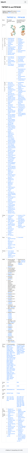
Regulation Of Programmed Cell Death (11, 413)
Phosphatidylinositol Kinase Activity (22, 79)
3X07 (22, 399)
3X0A (22, 400)
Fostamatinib (20, 237)
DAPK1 (8, 352)
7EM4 (20, 404)
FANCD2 (8, 355)
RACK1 (8, 367)
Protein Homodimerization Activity (21, 76)
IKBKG (14, 357)
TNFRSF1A (11, 17)
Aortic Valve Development (10, 83)
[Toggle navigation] (25, 2)
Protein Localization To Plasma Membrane (11, 192)
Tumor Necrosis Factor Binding (11, 64)
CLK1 (23, 345)
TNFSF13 (13, 373)
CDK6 (11, 349)
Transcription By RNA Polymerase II (11, 94)
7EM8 (23, 405)
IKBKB (11, 357)
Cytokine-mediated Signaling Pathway (11, 142)
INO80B (21, 348)
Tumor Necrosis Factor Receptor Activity (11, 58)
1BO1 (18, 396)
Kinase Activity (21, 61)
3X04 (22, 398)
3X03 (20, 398)
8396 (18, 382)
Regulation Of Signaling (10, 429)
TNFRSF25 (9, 373)
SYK (11, 372)
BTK (18, 345)
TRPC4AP (12, 377)
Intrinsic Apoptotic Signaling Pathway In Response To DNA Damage (11, 121)
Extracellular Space (12, 47)
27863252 (10, 303)
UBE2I (8, 378)
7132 (8, 382)
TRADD (8, 375)
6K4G (23, 401)
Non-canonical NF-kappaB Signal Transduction (11, 152)
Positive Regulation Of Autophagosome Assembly (22, 114)
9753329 (18, 11)
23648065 (10, 266)
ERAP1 (8, 354)
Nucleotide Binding (21, 56)
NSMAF (11, 362)
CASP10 (8, 348)
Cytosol (19, 49)
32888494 (10, 300)
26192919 (10, 297)
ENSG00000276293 (21, 389)
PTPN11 (8, 366)
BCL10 (10, 346)
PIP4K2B (21, 17)
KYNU (18, 349)
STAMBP (13, 370)
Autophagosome (21, 42)
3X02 (18, 398)
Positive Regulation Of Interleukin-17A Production (22, 427)
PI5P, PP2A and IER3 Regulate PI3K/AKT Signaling (21, 223)
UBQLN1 (11, 378)
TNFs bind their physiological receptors (11, 230)
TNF (13, 372)
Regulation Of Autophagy (20, 89)
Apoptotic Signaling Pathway (11, 195)
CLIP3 (8, 351)
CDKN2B (8, 350)
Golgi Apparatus (11, 48)
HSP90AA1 (11, 356)
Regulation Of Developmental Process (11, 180)
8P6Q (8, 400)
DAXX (11, 352)
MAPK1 (8, 361)
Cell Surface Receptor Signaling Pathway (11, 107)
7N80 (18, 406)
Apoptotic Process (11, 98)
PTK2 (14, 365)
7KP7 (8, 399)
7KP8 (10, 399)
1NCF (8, 398)
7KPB (13, 399)
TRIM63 (18, 352)
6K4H (18, 403)
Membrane (10, 51)
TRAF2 (8, 376)
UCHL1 (8, 380)
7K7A (13, 398)
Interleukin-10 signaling (10, 233)
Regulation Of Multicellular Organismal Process (10, 183)
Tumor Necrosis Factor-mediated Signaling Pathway (11, 145)
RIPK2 (11, 368)
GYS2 (14, 355)
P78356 (18, 393)
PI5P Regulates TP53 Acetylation (21, 219)
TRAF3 (11, 376)
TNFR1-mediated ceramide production (11, 226)
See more (8, 436)
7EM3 (18, 404)
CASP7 (11, 348)
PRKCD (8, 365)
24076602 (10, 314)
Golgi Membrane (11, 38)
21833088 (10, 317)
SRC (10, 370)
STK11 (11, 371)
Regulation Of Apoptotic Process (11, 409)
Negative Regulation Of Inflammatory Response (10, 171)
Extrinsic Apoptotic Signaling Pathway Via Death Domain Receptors (11, 116)
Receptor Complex (11, 53)
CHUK (11, 350)
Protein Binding (11, 60)
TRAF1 (11, 375)
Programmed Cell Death (11, 434)
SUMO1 (8, 372)
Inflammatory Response (10, 101)
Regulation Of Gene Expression (11, 125)
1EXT (8, 396)
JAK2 (10, 359)
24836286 (10, 295)
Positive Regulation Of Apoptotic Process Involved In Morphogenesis (11, 203)
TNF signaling (10, 235)
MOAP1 (11, 361)
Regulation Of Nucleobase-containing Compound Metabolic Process (21, 432)
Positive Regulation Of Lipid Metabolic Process (11, 164)
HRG (8, 356)
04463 (18, 386)
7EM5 (23, 404)
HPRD (9, 12)
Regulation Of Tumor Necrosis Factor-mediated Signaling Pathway (11, 138)
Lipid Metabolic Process (21, 83)
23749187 (10, 279)
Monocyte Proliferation (20, 424)
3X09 (20, 400)
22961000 (10, 339)
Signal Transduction (10, 104)
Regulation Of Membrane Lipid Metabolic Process (11, 212)
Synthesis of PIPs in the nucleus (21, 227)
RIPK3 (13, 368)
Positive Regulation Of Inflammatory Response (11, 176)
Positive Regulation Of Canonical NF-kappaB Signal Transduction (11, 159)
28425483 (10, 334)
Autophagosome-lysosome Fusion (21, 105)
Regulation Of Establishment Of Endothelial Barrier (11, 208)
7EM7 (20, 405)
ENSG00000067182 (10, 389)
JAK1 (8, 359)
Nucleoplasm (20, 39)
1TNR (10, 398)
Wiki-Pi (3, 2)
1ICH (12, 396)
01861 (8, 386)
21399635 (10, 333)
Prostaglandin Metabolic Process (11, 96)
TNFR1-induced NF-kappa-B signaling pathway (11, 223)
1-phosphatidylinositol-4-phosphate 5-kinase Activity (22, 64)
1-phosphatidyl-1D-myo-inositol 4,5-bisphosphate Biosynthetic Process (21, 109)
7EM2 (23, 403)
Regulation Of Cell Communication (11, 427)
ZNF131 (18, 354)
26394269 (10, 335)
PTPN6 (11, 366)
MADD (8, 360)
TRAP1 (8, 377)
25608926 (10, 275)
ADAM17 (8, 345)
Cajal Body (20, 415)
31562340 (20, 264)
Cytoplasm (20, 40)
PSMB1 (18, 350)
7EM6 (18, 405)
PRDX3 (12, 364)
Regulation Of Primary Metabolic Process (21, 418)
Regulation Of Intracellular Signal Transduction (11, 420)
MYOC (8, 362)
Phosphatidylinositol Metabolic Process (22, 92)
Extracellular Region (10, 45)
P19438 (11, 393)
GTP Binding (20, 60)
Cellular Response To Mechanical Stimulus (11, 188)
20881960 (23, 261)
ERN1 (11, 354)
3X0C (20, 401)
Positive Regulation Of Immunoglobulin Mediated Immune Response (22, 437)
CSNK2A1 (19, 346)
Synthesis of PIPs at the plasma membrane (21, 216)
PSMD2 (11, 365)
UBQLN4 (22, 352)
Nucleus (19, 38)
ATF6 (14, 345)
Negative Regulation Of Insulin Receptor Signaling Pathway (21, 96)
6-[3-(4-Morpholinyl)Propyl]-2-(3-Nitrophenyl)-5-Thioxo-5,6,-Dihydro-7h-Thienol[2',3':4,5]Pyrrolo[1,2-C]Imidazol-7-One (11, 242)
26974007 (10, 292)
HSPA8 (8, 357)
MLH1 (21, 349)
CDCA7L (20, 345)
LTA (12, 359)
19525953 (10, 318)
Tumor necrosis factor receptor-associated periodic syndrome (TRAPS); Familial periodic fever (11, 254)
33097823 (23, 260)
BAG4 (8, 346)
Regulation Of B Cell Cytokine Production (21, 421)
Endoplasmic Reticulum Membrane (20, 47)
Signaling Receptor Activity (11, 62)
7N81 (20, 406)
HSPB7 (18, 348)
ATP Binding (20, 59)
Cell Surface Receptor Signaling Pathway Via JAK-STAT (11, 111)
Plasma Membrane (11, 49)
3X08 (18, 400)
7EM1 (20, 403)
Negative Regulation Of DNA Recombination (21, 411)
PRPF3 (23, 349)
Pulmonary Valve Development (11, 85)
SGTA (8, 370)
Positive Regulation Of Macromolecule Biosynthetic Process (11, 128)
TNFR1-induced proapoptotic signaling (11, 216)
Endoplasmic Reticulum (20, 44)
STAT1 (8, 371)
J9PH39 (8, 393)
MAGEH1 (11, 360)
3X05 (18, 399)
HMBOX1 (23, 346)
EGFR (13, 352)
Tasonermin (10, 248)
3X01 (23, 396)
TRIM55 (23, 351)
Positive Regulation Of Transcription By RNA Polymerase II (11, 167)
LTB (14, 359)
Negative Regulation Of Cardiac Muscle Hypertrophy (11, 133)
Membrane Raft (11, 54)
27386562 (10, 313)
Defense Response (11, 99)
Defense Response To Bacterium (11, 155)
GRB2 (11, 355)
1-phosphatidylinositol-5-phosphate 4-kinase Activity (22, 69)
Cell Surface (10, 50)
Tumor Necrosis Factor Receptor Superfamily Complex (11, 41)
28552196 (20, 263)
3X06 (20, 399)
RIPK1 (8, 368)
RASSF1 (11, 367)
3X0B (18, 401)
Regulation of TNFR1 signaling (11, 219)
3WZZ (20, 396)
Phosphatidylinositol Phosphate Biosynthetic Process (22, 101)
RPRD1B (22, 350)
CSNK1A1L (11, 351)
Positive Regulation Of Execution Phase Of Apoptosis (11, 198)
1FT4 (10, 396)
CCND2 (8, 349)
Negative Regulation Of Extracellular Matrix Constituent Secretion (11, 90)
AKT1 (11, 345)
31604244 (10, 316)
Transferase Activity (20, 73)
